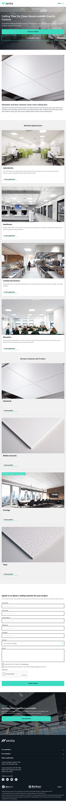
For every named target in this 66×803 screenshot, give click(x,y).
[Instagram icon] (3, 779)
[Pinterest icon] (16, 779)
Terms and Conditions (19, 791)
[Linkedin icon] (7, 779)
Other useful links (7, 758)
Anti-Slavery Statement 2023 (20, 793)
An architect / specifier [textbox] (10, 643)
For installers (6, 754)
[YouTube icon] (11, 779)
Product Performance (35, 8)
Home (22, 8)
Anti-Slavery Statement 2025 (46, 791)
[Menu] (63, 3)
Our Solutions (27, 8)
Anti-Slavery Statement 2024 (8, 793)
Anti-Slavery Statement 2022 (32, 793)
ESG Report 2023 (42, 793)
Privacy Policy (25, 664)
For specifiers (6, 749)
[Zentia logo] (7, 3)
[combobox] (33, 643)
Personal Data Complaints (35, 791)
